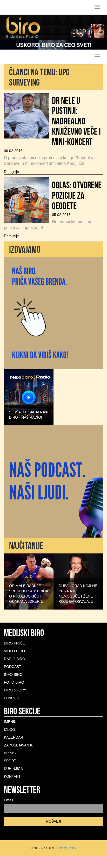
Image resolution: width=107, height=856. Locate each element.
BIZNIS (10, 753)
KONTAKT (12, 776)
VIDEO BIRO (14, 651)
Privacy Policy (66, 848)
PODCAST (12, 667)
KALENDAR (13, 737)
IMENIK (10, 722)
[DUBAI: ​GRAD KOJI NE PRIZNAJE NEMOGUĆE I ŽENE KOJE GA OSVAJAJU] (78, 581)
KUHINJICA (13, 769)
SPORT (10, 761)
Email (8, 800)
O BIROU (11, 698)
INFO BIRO (13, 674)
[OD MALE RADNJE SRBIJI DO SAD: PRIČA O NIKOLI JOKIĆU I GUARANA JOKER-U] (29, 581)
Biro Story (15, 690)
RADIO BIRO (14, 659)
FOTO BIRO (14, 682)
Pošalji (53, 821)
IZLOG (9, 729)
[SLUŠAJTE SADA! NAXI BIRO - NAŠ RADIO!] (29, 397)
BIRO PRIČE (14, 643)
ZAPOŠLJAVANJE (18, 745)
